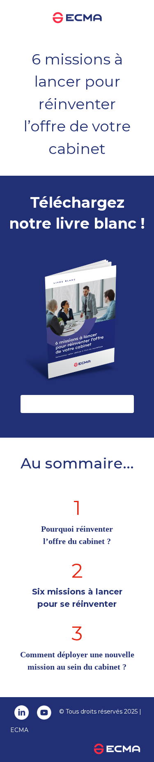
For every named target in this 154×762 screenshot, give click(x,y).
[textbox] (77, 469)
